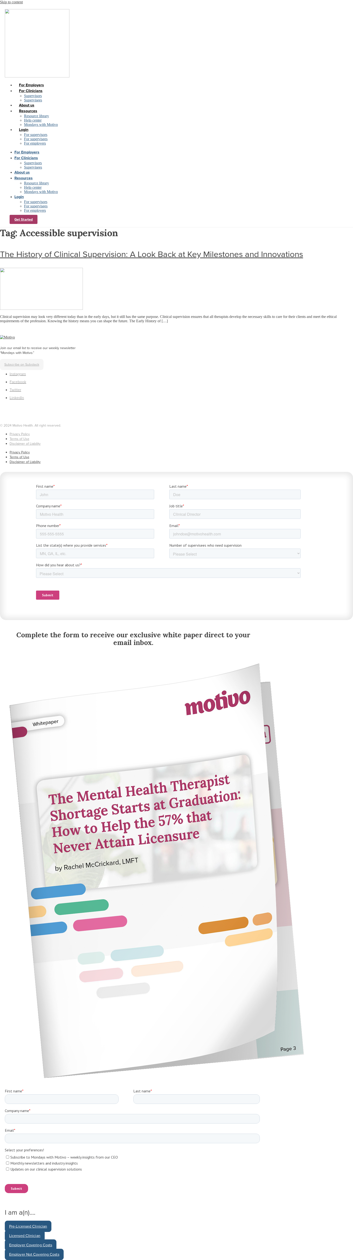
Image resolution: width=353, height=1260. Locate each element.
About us (26, 105)
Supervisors (33, 96)
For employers (35, 143)
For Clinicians (31, 91)
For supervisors (35, 135)
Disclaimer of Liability (25, 443)
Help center (33, 120)
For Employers (31, 85)
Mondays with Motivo (41, 125)
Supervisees (33, 100)
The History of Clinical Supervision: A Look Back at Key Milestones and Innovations (151, 254)
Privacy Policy (20, 434)
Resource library (36, 116)
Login (23, 129)
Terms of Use (19, 438)
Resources (28, 111)
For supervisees (36, 139)
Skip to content (11, 2)
